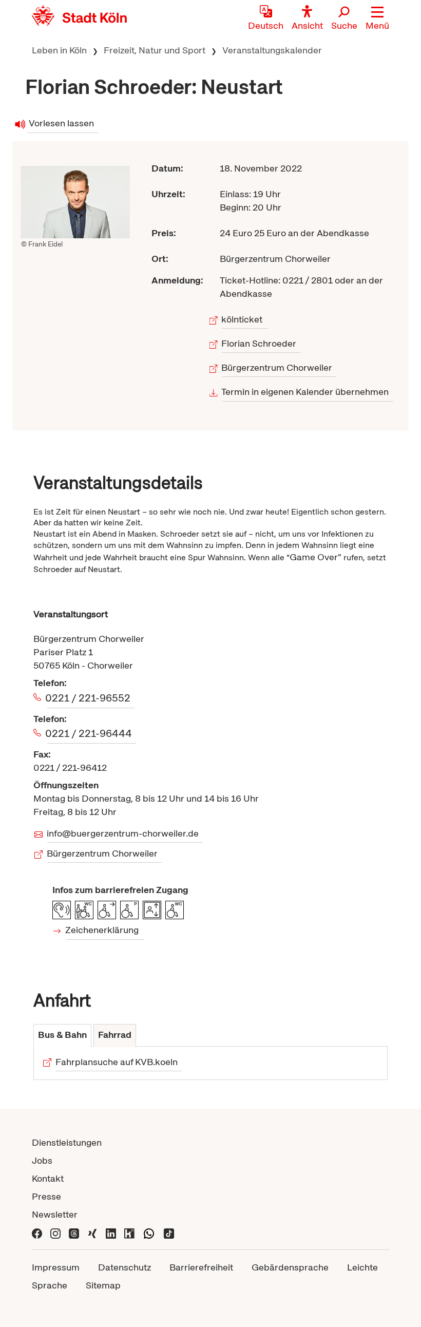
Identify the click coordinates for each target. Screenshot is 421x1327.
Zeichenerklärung (102, 930)
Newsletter (55, 1214)
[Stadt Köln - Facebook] (37, 1232)
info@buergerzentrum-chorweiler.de (123, 833)
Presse (46, 1196)
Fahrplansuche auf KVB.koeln (117, 1062)
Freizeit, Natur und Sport (154, 50)
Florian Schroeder (259, 343)
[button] (377, 18)
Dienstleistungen (67, 1142)
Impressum (56, 1267)
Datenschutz (124, 1267)
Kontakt (48, 1178)
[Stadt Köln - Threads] (74, 1232)
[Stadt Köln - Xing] (92, 1232)
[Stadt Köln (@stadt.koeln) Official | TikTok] (169, 1232)
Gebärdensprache (290, 1267)
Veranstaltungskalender (272, 50)
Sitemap (103, 1285)
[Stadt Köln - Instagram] (55, 1232)
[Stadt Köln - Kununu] (129, 1232)
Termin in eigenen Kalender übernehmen (305, 391)
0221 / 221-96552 (88, 698)
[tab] (62, 1035)
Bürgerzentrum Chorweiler (277, 367)
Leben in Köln (59, 50)
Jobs (42, 1160)
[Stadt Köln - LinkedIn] (111, 1232)
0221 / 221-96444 (89, 733)
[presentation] (62, 1035)
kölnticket (242, 319)
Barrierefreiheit (201, 1267)
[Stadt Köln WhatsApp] (149, 1232)
